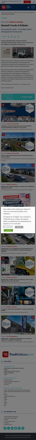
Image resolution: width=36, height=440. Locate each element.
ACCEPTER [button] (8, 230)
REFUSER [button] (19, 227)
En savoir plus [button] (8, 227)
